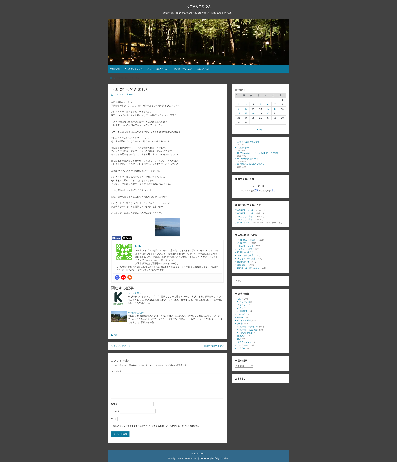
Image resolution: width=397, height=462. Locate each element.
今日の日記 (245, 301)
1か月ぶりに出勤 (244, 216)
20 (268, 113)
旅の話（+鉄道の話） (249, 329)
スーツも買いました (137, 293)
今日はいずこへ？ (122, 345)
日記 (115, 335)
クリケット (242, 304)
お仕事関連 (242, 311)
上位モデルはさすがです (248, 141)
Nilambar (224, 458)
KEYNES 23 (198, 6)
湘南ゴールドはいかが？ (248, 267)
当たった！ (242, 264)
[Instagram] (117, 277)
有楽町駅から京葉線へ (247, 239)
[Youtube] (123, 277)
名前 (114, 403)
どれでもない (243, 345)
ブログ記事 (115, 68)
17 (246, 113)
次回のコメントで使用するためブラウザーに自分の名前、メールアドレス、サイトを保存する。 (156, 426)
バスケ (240, 308)
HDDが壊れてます (213, 345)
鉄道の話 (241, 335)
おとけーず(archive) (183, 68)
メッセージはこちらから (158, 68)
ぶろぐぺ (241, 348)
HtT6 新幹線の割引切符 (247, 158)
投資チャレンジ (244, 342)
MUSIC (240, 317)
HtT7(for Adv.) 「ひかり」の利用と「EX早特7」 (258, 153)
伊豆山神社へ (243, 222)
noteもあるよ (203, 68)
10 (246, 108)
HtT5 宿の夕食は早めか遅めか (250, 164)
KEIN (131, 94)
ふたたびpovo (243, 147)
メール (115, 411)
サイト (114, 418)
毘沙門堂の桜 (243, 261)
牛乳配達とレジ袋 (245, 210)
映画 (239, 339)
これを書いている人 (134, 68)
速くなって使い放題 (246, 258)
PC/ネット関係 (244, 320)
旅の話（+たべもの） (249, 326)
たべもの (241, 314)
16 (238, 113)
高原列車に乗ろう (245, 252)
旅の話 (240, 323)
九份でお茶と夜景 (245, 255)
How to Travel (246, 332)
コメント (116, 371)
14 (275, 108)
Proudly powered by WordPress (183, 458)
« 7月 (259, 129)
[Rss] (129, 277)
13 (268, 108)
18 (253, 113)
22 (282, 113)
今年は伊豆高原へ (136, 312)
